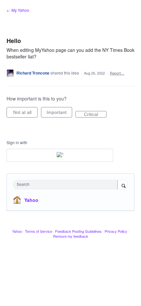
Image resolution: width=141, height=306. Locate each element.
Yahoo (31, 200)
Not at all (25, 114)
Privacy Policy (116, 231)
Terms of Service (38, 231)
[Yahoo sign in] (60, 155)
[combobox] (66, 184)
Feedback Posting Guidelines (78, 231)
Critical (95, 115)
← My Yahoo (18, 10)
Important (59, 114)
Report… (117, 73)
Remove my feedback (70, 236)
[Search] (122, 185)
